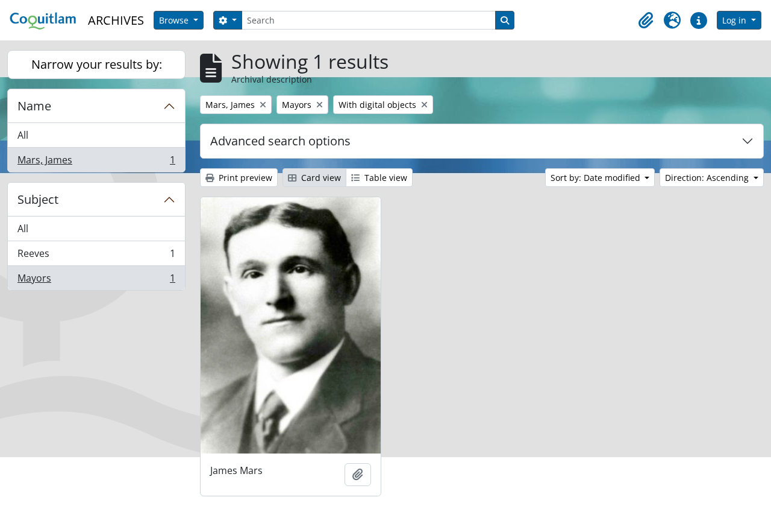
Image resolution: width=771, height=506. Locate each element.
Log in (735, 20)
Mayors (96, 280)
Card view (320, 177)
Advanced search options (280, 141)
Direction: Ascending (708, 177)
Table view (384, 177)
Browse (175, 20)
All (22, 135)
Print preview (244, 177)
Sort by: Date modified (597, 177)
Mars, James (96, 162)
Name (34, 106)
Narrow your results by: (96, 64)
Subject (37, 199)
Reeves (96, 256)
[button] (645, 20)
